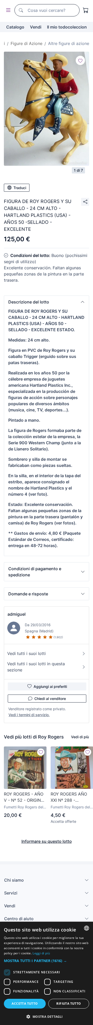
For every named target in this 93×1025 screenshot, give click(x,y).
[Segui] (80, 60)
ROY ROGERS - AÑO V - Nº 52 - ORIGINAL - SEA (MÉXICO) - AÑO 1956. (25, 797)
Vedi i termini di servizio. (29, 715)
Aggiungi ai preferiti (50, 686)
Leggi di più (41, 953)
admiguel (16, 614)
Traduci (19, 188)
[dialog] (46, 973)
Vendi (35, 27)
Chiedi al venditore (50, 698)
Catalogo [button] (15, 27)
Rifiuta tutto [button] (68, 1003)
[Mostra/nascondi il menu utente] (7, 10)
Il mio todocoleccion (67, 27)
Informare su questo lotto (46, 841)
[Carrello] (86, 10)
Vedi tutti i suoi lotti (26, 653)
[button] (46, 302)
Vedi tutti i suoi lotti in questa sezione (36, 666)
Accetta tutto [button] (25, 1003)
